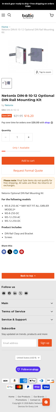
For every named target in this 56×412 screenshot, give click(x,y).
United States (26, 357)
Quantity (6, 130)
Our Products (24, 396)
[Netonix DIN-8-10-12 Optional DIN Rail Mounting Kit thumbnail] (7, 83)
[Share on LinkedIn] (15, 251)
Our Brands (39, 396)
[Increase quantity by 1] (29, 137)
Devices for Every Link (28, 406)
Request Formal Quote (28, 170)
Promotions (21, 399)
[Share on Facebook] (4, 251)
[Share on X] (9, 251)
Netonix (9, 105)
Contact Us (35, 399)
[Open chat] (46, 402)
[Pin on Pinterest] (21, 251)
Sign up (45, 343)
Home (5, 27)
